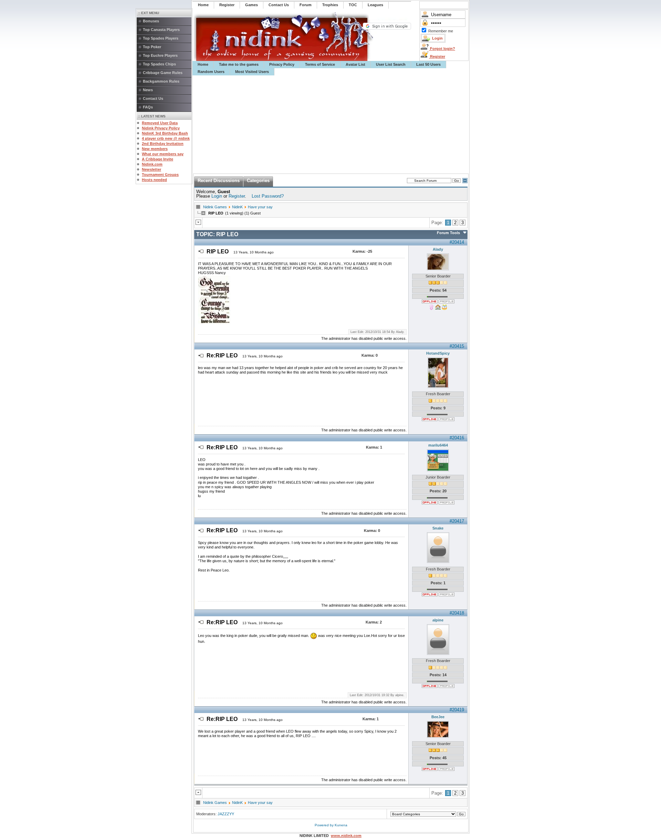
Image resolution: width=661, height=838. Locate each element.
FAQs (148, 107)
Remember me (440, 31)
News (148, 90)
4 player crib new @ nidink (166, 138)
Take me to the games (239, 64)
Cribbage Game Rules (162, 73)
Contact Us (153, 98)
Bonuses (151, 21)
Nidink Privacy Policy (161, 128)
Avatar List (355, 64)
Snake (437, 528)
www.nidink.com (346, 836)
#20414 (457, 242)
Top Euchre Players (160, 55)
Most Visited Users (252, 72)
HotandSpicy (438, 353)
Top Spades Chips (159, 64)
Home (203, 64)
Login (216, 196)
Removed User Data (160, 123)
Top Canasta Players (161, 30)
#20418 (457, 613)
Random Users (211, 72)
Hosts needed (154, 180)
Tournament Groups (160, 174)
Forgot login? (442, 48)
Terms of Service (320, 64)
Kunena (341, 825)
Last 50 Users (428, 64)
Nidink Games (215, 207)
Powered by (325, 825)
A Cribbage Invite (157, 159)
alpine (437, 620)
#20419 (457, 709)
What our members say (162, 154)
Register (437, 56)
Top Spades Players (160, 38)
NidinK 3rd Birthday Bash (165, 133)
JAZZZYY (226, 814)
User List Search (391, 64)
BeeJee (437, 717)
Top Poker (152, 47)
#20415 (457, 346)
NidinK (237, 207)
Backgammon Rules (161, 81)
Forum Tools (448, 233)
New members (155, 149)
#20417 (457, 521)
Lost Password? (268, 196)
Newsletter (151, 169)
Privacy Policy (281, 64)
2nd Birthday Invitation (162, 144)
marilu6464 (438, 445)
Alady (438, 249)
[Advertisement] (331, 124)
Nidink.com (152, 164)
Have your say (260, 207)
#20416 (457, 437)
